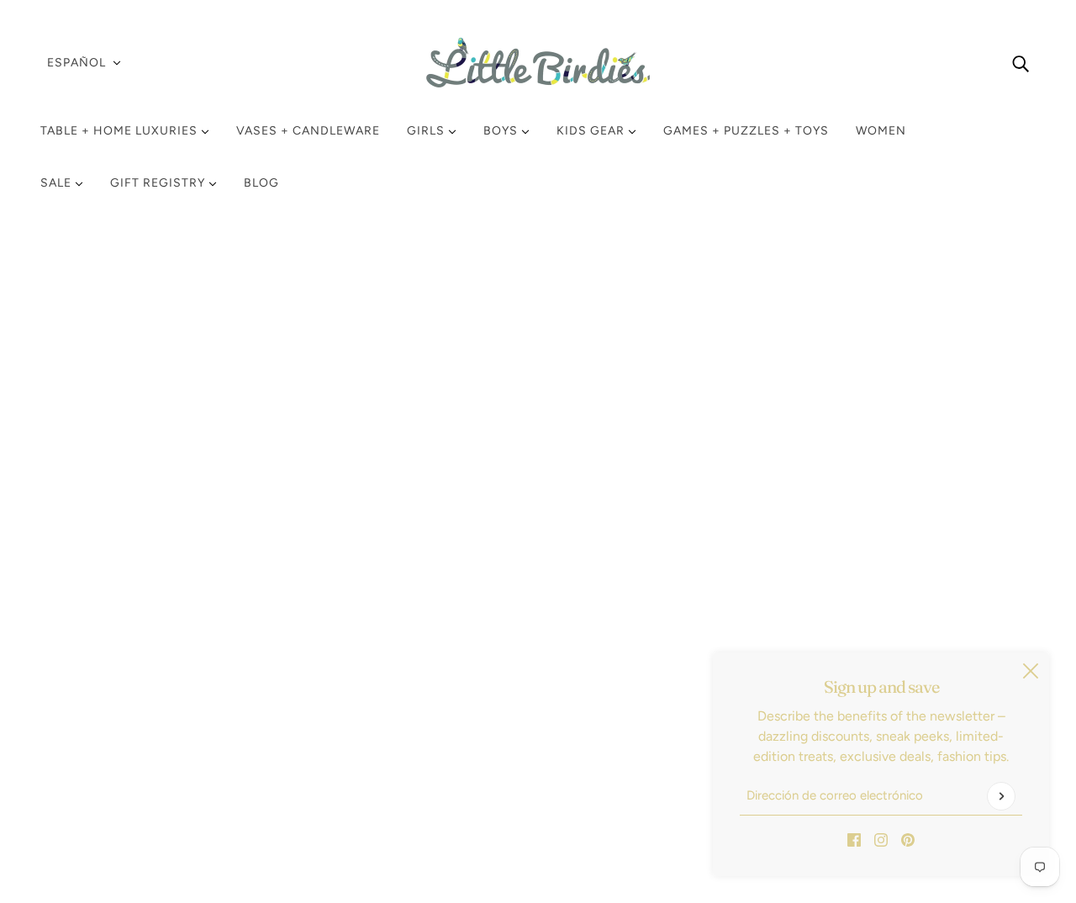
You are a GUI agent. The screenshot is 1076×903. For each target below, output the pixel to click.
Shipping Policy (100, 674)
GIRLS (427, 131)
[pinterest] (907, 839)
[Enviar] (1001, 796)
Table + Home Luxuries (120, 131)
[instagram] (881, 839)
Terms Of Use (94, 714)
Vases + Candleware (308, 131)
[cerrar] (1030, 671)
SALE (57, 183)
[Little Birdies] (538, 62)
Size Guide (86, 734)
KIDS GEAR (592, 131)
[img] (1020, 63)
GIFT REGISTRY (159, 183)
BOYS (502, 131)
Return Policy (94, 654)
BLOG (261, 183)
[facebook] (854, 839)
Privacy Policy (95, 694)
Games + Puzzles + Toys (746, 131)
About (72, 775)
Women (881, 131)
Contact (78, 755)
